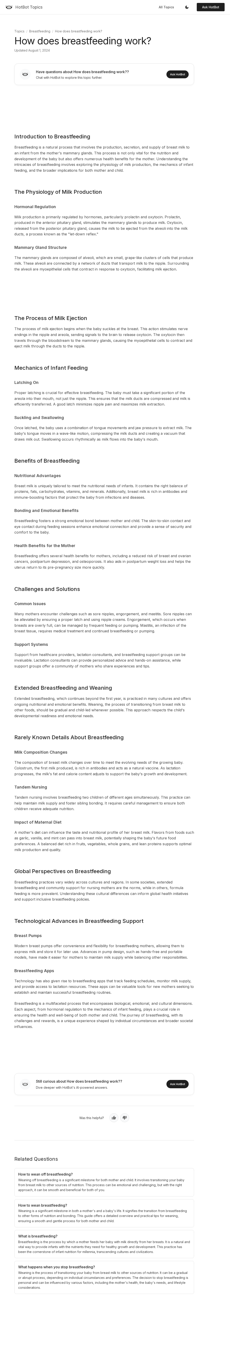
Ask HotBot (210, 7)
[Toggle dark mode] (186, 7)
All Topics (166, 7)
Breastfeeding (39, 31)
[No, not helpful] (124, 1117)
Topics (19, 31)
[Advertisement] (104, 106)
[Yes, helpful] (113, 1117)
